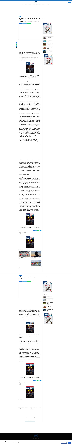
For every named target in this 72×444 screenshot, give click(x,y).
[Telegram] (16, 46)
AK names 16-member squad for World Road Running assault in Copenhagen (50, 44)
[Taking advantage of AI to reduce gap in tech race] (36, 404)
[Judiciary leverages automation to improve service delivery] (36, 413)
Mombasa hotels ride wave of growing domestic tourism (50, 40)
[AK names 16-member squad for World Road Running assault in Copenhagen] (44, 44)
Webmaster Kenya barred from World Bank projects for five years (50, 51)
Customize (62, 442)
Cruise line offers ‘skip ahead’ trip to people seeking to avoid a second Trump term (24, 267)
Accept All (69, 442)
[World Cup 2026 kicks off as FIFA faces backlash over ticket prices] (24, 254)
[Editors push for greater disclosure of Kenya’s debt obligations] (44, 48)
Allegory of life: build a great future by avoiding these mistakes (35, 258)
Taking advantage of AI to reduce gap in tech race (36, 408)
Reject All (66, 442)
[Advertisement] (36, 10)
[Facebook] (16, 42)
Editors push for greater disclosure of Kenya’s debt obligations (49, 48)
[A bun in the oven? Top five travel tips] (36, 263)
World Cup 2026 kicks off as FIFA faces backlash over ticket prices (23, 258)
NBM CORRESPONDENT (22, 21)
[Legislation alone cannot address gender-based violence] (30, 31)
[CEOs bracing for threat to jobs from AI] (24, 404)
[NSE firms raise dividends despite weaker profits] (44, 38)
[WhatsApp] (16, 44)
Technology (20, 275)
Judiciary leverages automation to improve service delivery (36, 417)
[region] (36, 442)
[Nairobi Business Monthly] (36, 2)
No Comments (35, 21)
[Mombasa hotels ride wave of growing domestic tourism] (44, 41)
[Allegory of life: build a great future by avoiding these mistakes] (36, 254)
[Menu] (1, 2)
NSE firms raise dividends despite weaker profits (49, 37)
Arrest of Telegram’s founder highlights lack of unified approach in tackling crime (24, 417)
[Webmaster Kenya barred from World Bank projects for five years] (44, 51)
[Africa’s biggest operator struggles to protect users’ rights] (30, 290)
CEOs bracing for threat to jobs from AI (23, 407)
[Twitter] (16, 43)
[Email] (16, 47)
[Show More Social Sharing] (31, 23)
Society (19, 16)
